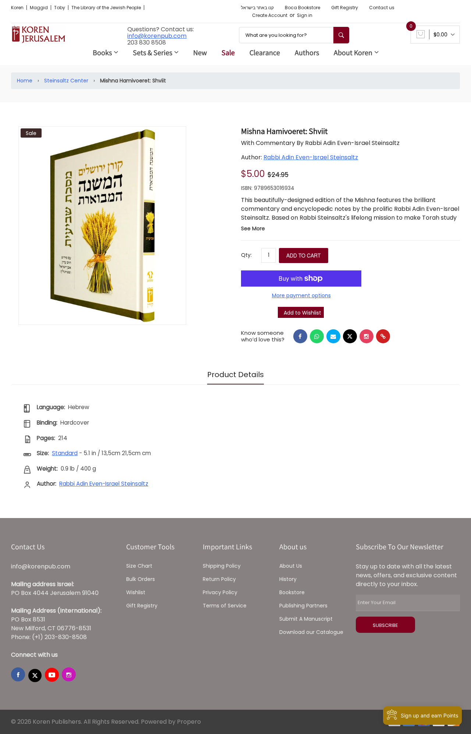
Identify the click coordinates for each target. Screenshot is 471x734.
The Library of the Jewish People (106, 7)
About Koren (353, 52)
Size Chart (139, 566)
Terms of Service (225, 605)
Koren (18, 7)
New (200, 52)
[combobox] (294, 35)
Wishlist (135, 592)
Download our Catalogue (311, 632)
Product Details (235, 374)
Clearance (264, 52)
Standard (65, 453)
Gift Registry (344, 7)
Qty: (246, 255)
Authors (307, 52)
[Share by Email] (333, 336)
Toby (60, 7)
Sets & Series (152, 52)
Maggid (39, 7)
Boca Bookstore (302, 7)
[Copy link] (383, 336)
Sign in (304, 15)
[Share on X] (350, 336)
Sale (228, 52)
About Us (290, 566)
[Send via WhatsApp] (317, 336)
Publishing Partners (303, 605)
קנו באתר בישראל (257, 7)
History (288, 579)
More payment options (301, 295)
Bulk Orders (140, 579)
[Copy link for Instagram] (366, 336)
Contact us (381, 7)
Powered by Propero (171, 721)
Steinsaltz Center (66, 80)
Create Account (269, 15)
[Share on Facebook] (300, 336)
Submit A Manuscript (306, 619)
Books (102, 52)
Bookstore (292, 592)
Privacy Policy (220, 592)
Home (24, 80)
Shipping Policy (222, 566)
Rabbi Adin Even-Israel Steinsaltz (310, 157)
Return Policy (219, 579)
